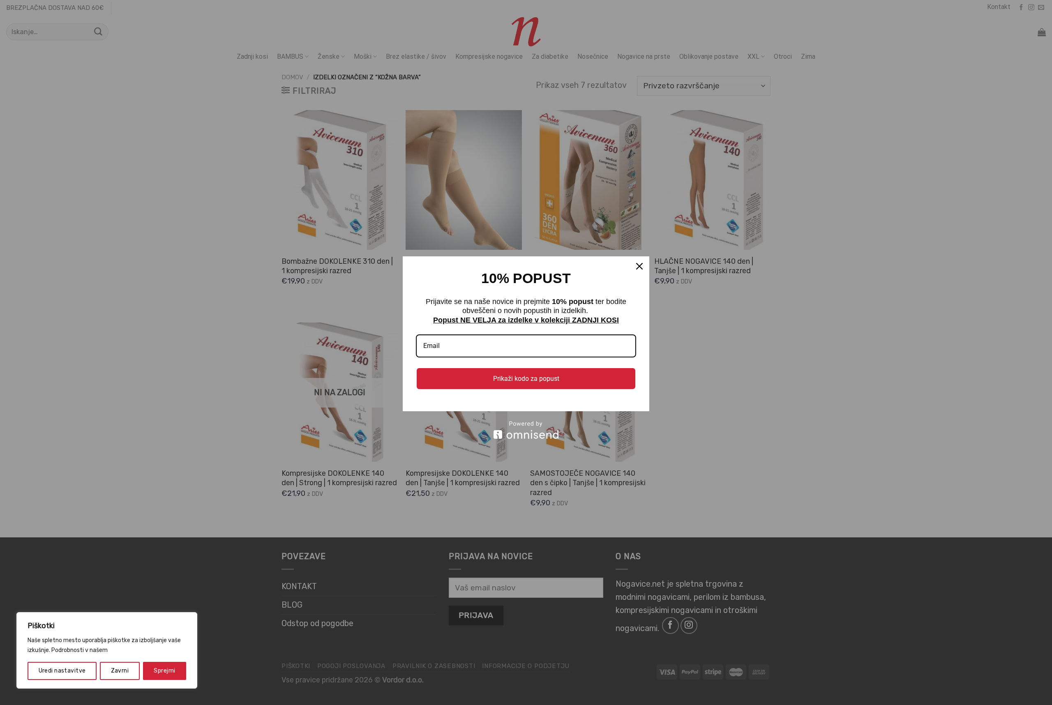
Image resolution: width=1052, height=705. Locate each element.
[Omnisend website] (526, 430)
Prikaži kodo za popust (526, 378)
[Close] (639, 266)
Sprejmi (164, 670)
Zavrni (120, 670)
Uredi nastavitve (62, 670)
